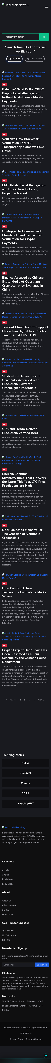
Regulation (7, 884)
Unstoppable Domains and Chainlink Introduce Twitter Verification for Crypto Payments (22, 237)
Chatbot (23, 1006)
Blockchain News (20, 1027)
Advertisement (9, 905)
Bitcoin (22, 1001)
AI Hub (5, 870)
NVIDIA (5, 1010)
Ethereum (31, 1001)
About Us (6, 901)
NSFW (26, 763)
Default (16, 58)
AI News (33, 1006)
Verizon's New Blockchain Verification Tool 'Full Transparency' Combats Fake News (23, 145)
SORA (25, 793)
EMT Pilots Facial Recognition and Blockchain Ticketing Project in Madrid (24, 189)
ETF (41, 1006)
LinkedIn (9, 931)
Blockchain (7, 879)
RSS (8, 940)
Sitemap (37, 1039)
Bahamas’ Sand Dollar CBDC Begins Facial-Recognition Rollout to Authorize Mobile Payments (23, 95)
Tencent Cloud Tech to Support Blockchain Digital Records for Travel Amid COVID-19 (25, 331)
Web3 (40, 1001)
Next (40, 700)
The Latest (36, 58)
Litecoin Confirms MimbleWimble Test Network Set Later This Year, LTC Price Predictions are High (24, 480)
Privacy (21, 1039)
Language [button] (25, 1033)
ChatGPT (25, 773)
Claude (25, 783)
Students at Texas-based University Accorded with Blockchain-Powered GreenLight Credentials (21, 382)
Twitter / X (10, 935)
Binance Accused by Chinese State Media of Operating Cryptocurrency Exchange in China (23, 283)
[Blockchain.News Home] (15, 6)
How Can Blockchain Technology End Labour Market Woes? (25, 592)
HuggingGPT (25, 803)
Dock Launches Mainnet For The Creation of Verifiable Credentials (22, 534)
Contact (6, 910)
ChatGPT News (9, 1001)
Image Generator (10, 1006)
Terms (13, 1039)
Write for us (7, 914)
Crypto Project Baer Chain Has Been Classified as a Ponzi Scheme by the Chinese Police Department (24, 656)
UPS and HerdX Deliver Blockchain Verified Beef (20, 431)
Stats (29, 1039)
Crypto (5, 875)
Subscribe (42, 965)
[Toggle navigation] (47, 6)
